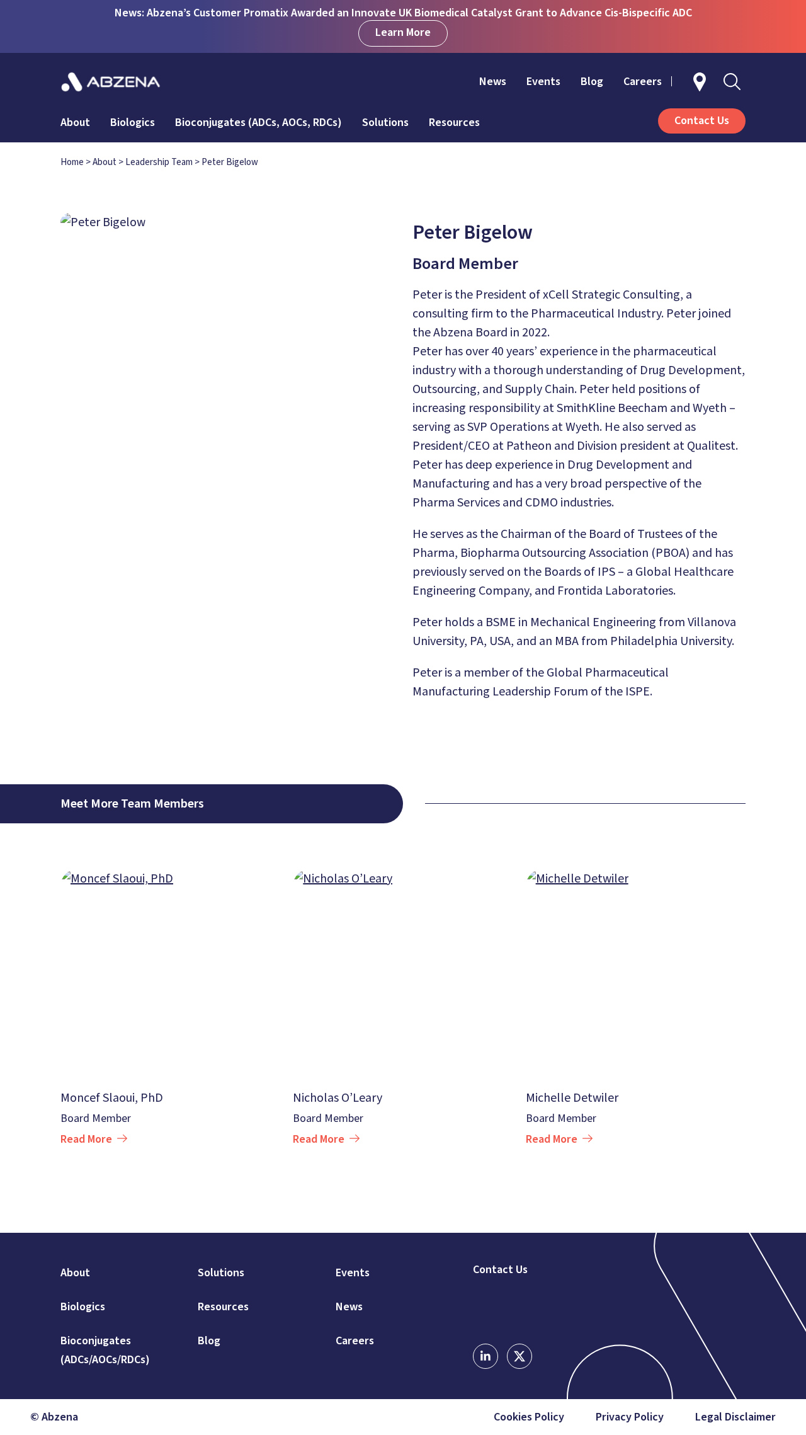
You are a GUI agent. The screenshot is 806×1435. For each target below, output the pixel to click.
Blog (592, 81)
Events (543, 81)
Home (72, 162)
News (492, 81)
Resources (454, 122)
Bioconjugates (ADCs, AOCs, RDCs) (258, 122)
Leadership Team (159, 162)
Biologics (132, 122)
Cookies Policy (529, 1417)
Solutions (385, 122)
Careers (642, 81)
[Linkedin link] (485, 1356)
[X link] (519, 1356)
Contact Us (500, 1270)
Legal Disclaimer (735, 1417)
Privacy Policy (630, 1417)
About (75, 122)
